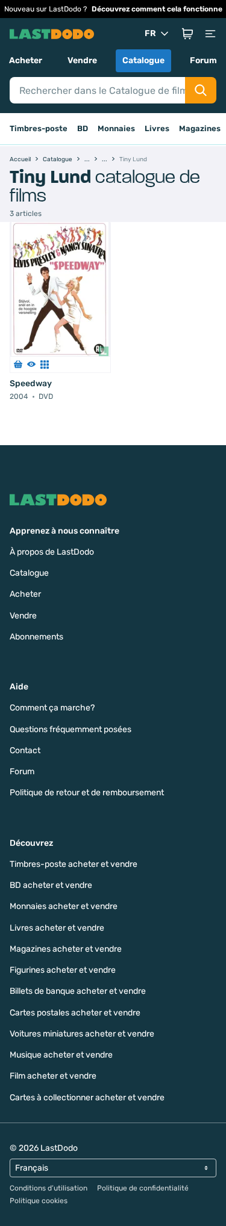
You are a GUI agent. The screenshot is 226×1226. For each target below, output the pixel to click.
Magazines (200, 128)
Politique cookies (38, 1201)
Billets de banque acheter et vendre (78, 991)
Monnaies (116, 128)
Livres (157, 128)
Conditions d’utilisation (48, 1188)
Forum (203, 60)
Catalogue (143, 60)
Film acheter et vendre (53, 1076)
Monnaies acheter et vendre (64, 906)
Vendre (82, 60)
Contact (25, 750)
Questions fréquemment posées (70, 729)
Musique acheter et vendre (61, 1055)
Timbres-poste (38, 128)
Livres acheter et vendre (57, 928)
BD (82, 128)
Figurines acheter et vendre (63, 970)
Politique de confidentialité (143, 1188)
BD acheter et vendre (51, 885)
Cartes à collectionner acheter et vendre (87, 1097)
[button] (187, 34)
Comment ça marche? (52, 708)
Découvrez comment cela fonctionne (157, 9)
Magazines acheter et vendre (66, 949)
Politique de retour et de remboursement (87, 792)
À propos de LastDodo (52, 552)
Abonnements (36, 637)
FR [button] (150, 33)
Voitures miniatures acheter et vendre (82, 1034)
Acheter (25, 60)
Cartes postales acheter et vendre (75, 1013)
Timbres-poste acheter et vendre (73, 864)
